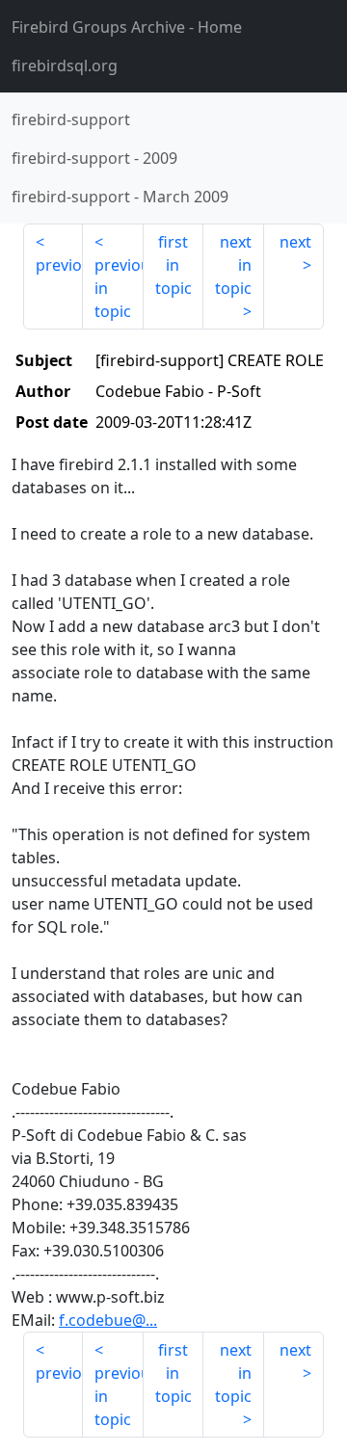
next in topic (233, 265)
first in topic (173, 265)
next (295, 241)
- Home (127, 27)
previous (59, 265)
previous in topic (118, 288)
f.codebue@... (108, 1320)
